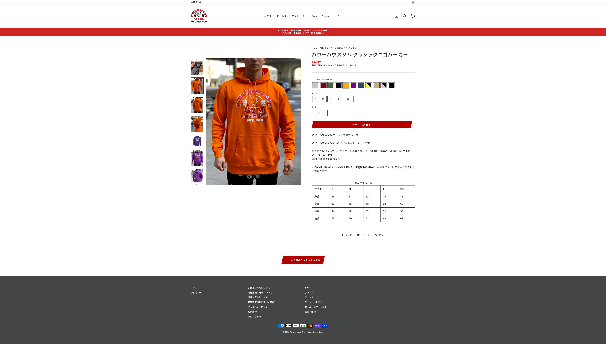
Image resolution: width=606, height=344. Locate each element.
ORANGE (346, 85)
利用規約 (252, 311)
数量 (314, 107)
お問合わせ (196, 2)
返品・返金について (258, 297)
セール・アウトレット (316, 306)
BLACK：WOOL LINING (391, 85)
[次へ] (197, 183)
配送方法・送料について (260, 292)
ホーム (194, 287)
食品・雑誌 (310, 311)
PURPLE (353, 85)
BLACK (338, 85)
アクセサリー (299, 16)
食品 (314, 16)
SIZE (315, 93)
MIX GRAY (315, 85)
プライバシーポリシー (259, 306)
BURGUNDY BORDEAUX (323, 85)
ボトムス (281, 16)
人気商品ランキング (345, 48)
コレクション (326, 48)
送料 (319, 65)
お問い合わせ (254, 316)
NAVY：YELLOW (368, 85)
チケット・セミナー (333, 16)
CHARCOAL (361, 85)
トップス (266, 16)
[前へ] (197, 60)
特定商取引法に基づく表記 (261, 302)
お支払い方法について (259, 287)
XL (338, 98)
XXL (348, 98)
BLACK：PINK (384, 85)
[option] (303, 32)
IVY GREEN (331, 85)
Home (315, 48)
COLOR (322, 79)
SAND (376, 85)
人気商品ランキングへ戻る (305, 260)
